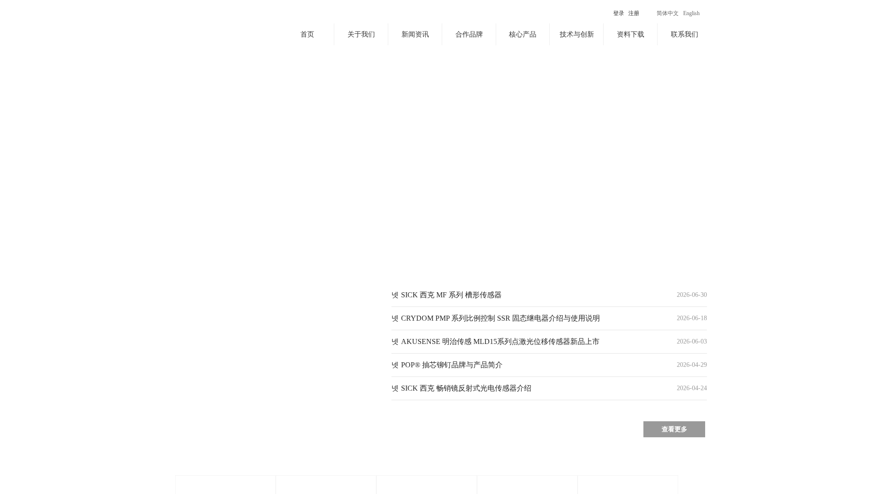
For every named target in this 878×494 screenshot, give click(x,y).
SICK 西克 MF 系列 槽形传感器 (451, 295)
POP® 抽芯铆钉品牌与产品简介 (452, 365)
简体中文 (668, 13)
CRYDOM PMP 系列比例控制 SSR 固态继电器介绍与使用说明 (500, 318)
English (691, 13)
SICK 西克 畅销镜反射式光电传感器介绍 (466, 388)
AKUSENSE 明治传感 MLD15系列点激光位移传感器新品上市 (500, 341)
